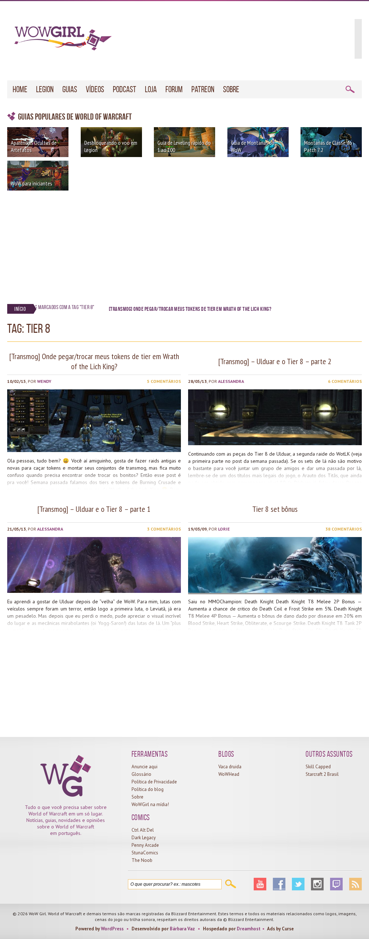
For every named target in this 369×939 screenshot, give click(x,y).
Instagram (317, 884)
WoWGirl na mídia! (150, 804)
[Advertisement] (184, 244)
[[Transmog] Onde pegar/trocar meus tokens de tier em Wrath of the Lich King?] (94, 450)
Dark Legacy (144, 838)
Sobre (231, 89)
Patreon (202, 89)
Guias (69, 89)
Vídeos (95, 89)
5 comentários (164, 381)
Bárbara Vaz (182, 929)
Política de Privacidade (154, 782)
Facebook (279, 884)
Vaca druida (229, 767)
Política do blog (148, 789)
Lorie (224, 529)
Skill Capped (318, 767)
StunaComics (145, 853)
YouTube (260, 884)
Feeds (355, 884)
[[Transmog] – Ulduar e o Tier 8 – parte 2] (275, 443)
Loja (151, 89)
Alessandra (231, 381)
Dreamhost (249, 929)
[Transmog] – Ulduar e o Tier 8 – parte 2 (275, 361)
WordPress (112, 929)
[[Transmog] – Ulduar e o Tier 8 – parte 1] (94, 591)
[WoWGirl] (59, 40)
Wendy (44, 381)
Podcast (124, 89)
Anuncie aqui (144, 767)
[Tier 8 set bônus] (275, 591)
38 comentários (343, 529)
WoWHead (228, 774)
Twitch (336, 884)
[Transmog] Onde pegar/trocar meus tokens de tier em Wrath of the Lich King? (94, 361)
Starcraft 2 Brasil (322, 774)
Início (20, 309)
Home (20, 89)
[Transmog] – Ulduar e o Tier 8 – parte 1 (94, 509)
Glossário (141, 774)
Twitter (298, 884)
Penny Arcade (145, 845)
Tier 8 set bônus (275, 509)
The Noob (142, 860)
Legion (45, 89)
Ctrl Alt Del (143, 830)
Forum (174, 89)
